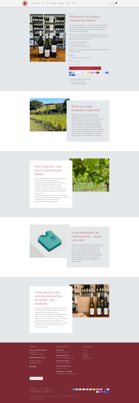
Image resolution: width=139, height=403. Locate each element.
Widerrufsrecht (52, 396)
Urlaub (68, 3)
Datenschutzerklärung (42, 396)
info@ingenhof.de (34, 363)
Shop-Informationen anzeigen (78, 83)
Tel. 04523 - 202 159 (35, 360)
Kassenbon (86, 356)
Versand (77, 57)
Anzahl (70, 60)
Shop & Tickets (35, 3)
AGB (57, 396)
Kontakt (85, 350)
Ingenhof (35, 396)
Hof (43, 3)
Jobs (84, 352)
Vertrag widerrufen (36, 378)
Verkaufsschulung (87, 358)
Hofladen (61, 3)
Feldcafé (53, 3)
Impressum (76, 396)
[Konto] (113, 3)
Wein (74, 3)
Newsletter (86, 354)
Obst (47, 3)
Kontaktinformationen (68, 396)
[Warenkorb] (116, 3)
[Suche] (110, 3)
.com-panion (40, 398)
